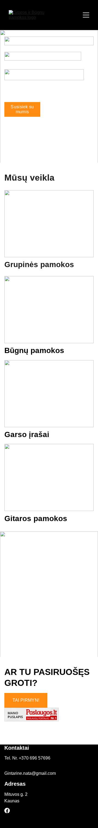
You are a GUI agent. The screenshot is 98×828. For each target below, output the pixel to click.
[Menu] (86, 15)
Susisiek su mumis (22, 109)
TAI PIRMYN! (26, 700)
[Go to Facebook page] (7, 810)
